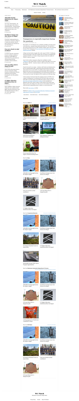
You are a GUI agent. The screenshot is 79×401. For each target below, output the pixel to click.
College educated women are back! (30, 118)
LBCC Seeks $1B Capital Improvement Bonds (68, 50)
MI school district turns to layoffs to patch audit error (48, 118)
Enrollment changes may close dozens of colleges (11, 35)
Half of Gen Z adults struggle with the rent (68, 62)
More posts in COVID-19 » (52, 102)
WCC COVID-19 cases (33, 94)
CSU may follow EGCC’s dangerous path (11, 65)
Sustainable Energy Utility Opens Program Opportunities (31, 264)
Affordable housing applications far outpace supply (11, 19)
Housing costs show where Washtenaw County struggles (69, 81)
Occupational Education (40, 90)
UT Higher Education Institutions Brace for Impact (10, 82)
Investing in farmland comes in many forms (30, 246)
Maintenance (24, 9)
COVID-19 (30, 90)
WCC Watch (39, 3)
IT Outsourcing (17, 9)
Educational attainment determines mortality (28, 136)
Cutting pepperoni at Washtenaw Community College (31, 320)
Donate (43, 12)
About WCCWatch (45, 399)
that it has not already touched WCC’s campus (32, 81)
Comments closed (8, 32)
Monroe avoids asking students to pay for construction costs (68, 99)
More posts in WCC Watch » (51, 324)
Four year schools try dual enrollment (12, 49)
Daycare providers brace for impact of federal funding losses (30, 153)
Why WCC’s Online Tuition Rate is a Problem (69, 95)
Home (12, 9)
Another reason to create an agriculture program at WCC (69, 67)
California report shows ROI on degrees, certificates (68, 90)
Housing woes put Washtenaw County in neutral (68, 104)
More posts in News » (52, 157)
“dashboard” (25, 61)
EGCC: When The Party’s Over (68, 54)
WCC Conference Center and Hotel (61, 9)
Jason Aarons (31, 88)
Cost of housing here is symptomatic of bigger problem (68, 72)
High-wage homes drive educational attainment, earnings (68, 86)
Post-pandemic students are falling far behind (46, 136)
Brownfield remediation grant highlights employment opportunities (69, 36)
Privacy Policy (33, 399)
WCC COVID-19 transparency (43, 94)
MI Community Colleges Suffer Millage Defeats (68, 46)
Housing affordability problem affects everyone (69, 76)
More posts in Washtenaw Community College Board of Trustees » (45, 269)
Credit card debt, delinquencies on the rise (68, 58)
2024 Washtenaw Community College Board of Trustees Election (41, 9)
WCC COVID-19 (26, 94)
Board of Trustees (37, 12)
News (34, 90)
